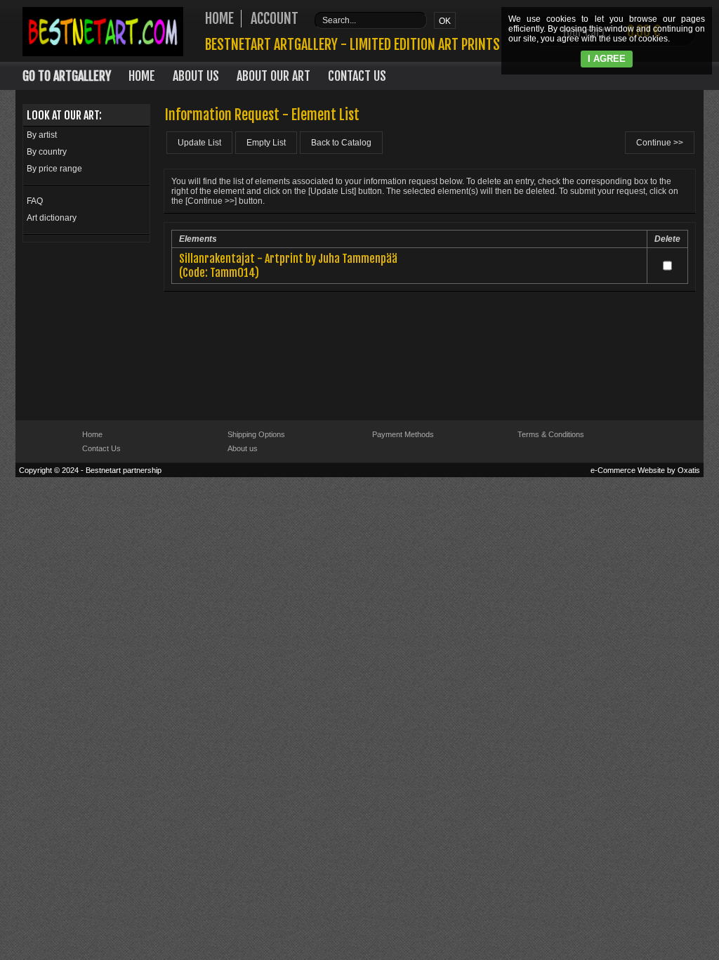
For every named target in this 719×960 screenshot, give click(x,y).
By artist (42, 135)
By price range (54, 169)
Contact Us (357, 76)
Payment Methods (403, 434)
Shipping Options (256, 434)
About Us (196, 76)
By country (47, 152)
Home (141, 76)
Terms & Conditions (550, 434)
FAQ (35, 201)
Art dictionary (52, 218)
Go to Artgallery (66, 76)
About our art (273, 76)
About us (242, 448)
